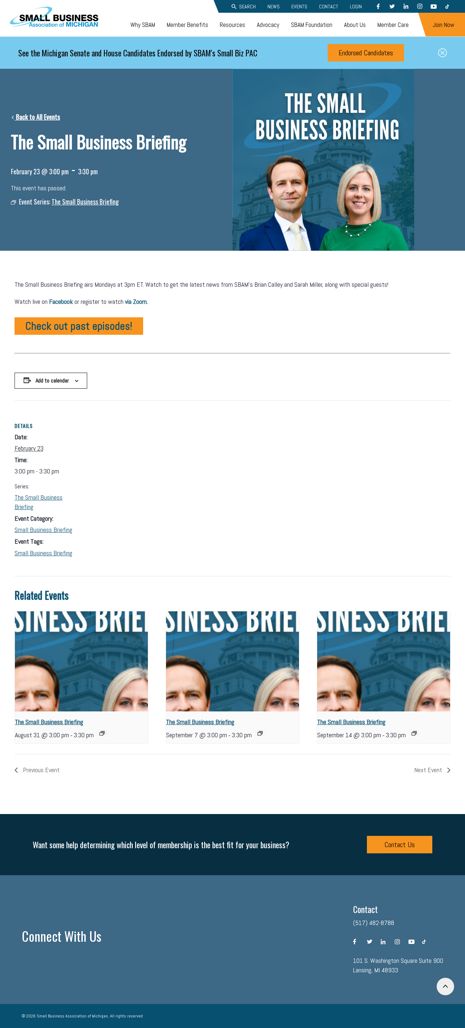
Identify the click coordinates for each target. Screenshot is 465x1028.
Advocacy (268, 25)
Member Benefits (187, 25)
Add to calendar (52, 380)
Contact (328, 6)
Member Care (393, 25)
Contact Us (399, 844)
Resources (232, 25)
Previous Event (40, 770)
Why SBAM (142, 25)
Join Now (443, 25)
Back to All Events (37, 117)
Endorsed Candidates (366, 52)
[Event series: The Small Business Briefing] (102, 733)
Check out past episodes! (78, 326)
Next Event (429, 770)
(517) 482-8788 (373, 922)
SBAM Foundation (311, 25)
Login (356, 6)
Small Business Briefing (43, 529)
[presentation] (81, 661)
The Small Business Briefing (49, 722)
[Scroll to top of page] (445, 986)
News (273, 6)
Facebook (61, 301)
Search (247, 6)
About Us (355, 25)
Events (299, 6)
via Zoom (136, 301)
